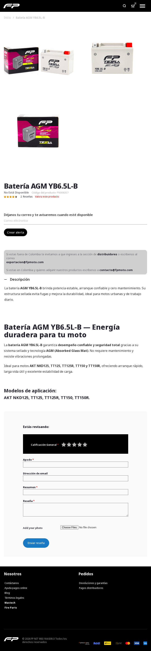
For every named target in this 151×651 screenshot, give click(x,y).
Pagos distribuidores (91, 588)
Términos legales (14, 597)
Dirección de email (35, 473)
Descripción (20, 279)
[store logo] (11, 6)
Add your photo (32, 528)
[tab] (75, 279)
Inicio (7, 17)
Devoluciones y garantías (93, 583)
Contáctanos (12, 583)
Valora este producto (47, 196)
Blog (7, 593)
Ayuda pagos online (16, 588)
